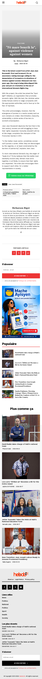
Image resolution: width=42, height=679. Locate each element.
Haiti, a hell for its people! (29, 192)
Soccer (4, 631)
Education (5, 646)
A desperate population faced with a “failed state (11, 193)
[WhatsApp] (28, 253)
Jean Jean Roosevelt (15, 184)
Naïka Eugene (6, 562)
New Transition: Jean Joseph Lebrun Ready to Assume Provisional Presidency (25, 384)
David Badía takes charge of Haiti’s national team (19, 445)
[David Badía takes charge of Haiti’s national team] (7, 354)
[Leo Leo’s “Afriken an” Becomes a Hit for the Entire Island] (7, 364)
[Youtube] (21, 587)
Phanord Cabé (6, 449)
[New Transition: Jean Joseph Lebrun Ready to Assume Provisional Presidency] (7, 384)
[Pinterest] (23, 253)
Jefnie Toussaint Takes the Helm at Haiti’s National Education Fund (27, 374)
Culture (21, 43)
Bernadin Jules (6, 524)
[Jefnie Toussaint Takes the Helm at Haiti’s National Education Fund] (7, 374)
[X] (19, 253)
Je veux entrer (20, 276)
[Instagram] (10, 587)
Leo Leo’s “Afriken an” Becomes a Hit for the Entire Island (26, 364)
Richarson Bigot (22, 61)
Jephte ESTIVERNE (8, 486)
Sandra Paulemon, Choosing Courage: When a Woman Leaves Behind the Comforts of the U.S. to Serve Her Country (27, 394)
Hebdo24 (22, 676)
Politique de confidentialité (27, 281)
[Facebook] (21, 232)
